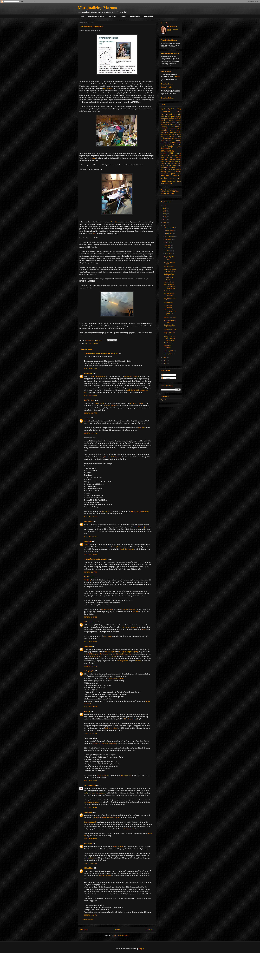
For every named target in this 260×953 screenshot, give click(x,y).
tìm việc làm (90, 858)
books (171, 127)
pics (179, 167)
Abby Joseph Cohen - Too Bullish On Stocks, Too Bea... (170, 312)
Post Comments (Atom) (121, 935)
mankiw (178, 157)
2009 (164, 222)
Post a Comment (87, 920)
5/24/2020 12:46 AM (91, 706)
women (163, 183)
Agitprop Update (169, 282)
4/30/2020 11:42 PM (90, 537)
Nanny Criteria (168, 302)
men (166, 161)
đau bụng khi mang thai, (108, 654)
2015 (164, 205)
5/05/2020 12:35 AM (91, 554)
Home (82, 16)
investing (164, 155)
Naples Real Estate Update (169, 333)
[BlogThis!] (110, 340)
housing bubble (167, 153)
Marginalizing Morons (97, 7)
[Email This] (108, 340)
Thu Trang (88, 843)
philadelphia (172, 167)
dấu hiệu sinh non (95, 656)
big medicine (169, 124)
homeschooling (167, 150)
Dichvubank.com (90, 622)
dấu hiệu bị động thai (126, 652)
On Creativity (168, 291)
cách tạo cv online (111, 728)
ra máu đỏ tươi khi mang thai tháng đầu (106, 817)
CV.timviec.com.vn (136, 403)
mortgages (171, 161)
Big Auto (164, 109)
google (170, 147)
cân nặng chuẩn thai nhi (91, 802)
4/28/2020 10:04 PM (90, 517)
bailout (171, 118)
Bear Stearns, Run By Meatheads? (169, 326)
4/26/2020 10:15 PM (90, 433)
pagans (179, 165)
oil (161, 165)
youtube (169, 183)
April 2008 (168, 251)
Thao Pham (88, 373)
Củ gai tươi (112, 656)
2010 (164, 219)
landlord (170, 157)
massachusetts (175, 159)
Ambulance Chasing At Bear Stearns (170, 270)
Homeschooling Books (96, 16)
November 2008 (169, 230)
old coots (172, 165)
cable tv (171, 129)
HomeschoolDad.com (167, 98)
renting (163, 172)
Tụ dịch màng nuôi (90, 822)
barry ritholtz (177, 122)
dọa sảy (135, 652)
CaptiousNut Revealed (167, 346)
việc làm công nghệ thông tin (139, 511)
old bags (165, 165)
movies (178, 161)
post (94, 233)
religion (178, 169)
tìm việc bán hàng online (97, 376)
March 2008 (168, 254)
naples (162, 163)
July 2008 (168, 242)
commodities (164, 132)
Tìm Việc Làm (89, 400)
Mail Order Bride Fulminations (169, 294)
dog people (164, 134)
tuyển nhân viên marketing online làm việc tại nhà (101, 353)
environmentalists (167, 138)
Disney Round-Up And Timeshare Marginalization (169, 338)
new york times (172, 163)
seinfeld (170, 172)
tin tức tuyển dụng (103, 775)
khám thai (138, 661)
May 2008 (168, 248)
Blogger (141, 949)
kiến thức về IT (106, 511)
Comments (166, 378)
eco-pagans (170, 136)
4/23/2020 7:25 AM (90, 395)
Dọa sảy (86, 544)
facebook (178, 138)
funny (86, 343)
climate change (175, 130)
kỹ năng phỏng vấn (107, 609)
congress (171, 132)
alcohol (178, 116)
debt (179, 132)
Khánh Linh (88, 868)
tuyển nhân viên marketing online (95, 559)
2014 (164, 208)
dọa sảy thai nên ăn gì (127, 549)
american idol (164, 118)
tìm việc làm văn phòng (131, 376)
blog (93, 158)
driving (174, 134)
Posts (164, 375)
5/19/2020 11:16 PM (90, 666)
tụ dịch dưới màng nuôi (91, 654)
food (179, 140)
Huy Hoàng (88, 541)
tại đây (144, 629)
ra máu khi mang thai (112, 547)
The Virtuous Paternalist (168, 306)
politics (163, 169)
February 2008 (169, 351)
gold (168, 145)
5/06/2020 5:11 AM (90, 572)
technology (165, 176)
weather (169, 181)
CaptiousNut (173, 26)
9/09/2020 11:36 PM (90, 915)
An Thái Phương (90, 785)
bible (162, 124)
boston (178, 126)
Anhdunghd (88, 521)
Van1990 (87, 711)
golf (162, 147)
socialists (177, 172)
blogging (164, 127)
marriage (164, 159)
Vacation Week (168, 343)
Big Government (171, 112)
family (163, 140)
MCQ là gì (87, 580)
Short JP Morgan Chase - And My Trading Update (169, 286)
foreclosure (165, 143)
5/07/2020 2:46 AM (90, 617)
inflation (178, 153)
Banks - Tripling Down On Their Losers (169, 257)
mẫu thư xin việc (125, 775)
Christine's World (166, 87)
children (164, 131)
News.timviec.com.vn (129, 627)
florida (174, 140)
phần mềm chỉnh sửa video (112, 457)
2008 (164, 225)
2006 (164, 360)
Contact (123, 16)
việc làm (135, 612)
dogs (170, 134)
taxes (179, 174)
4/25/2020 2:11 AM (90, 413)
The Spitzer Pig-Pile (170, 329)
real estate (171, 169)
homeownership (165, 148)
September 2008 (169, 236)
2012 (164, 214)
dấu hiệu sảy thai (110, 652)
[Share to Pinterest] (116, 340)
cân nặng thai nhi (122, 661)
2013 (164, 211)
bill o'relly (178, 124)
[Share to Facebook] (114, 340)
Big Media (177, 114)
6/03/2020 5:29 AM (90, 781)
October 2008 (169, 233)
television (177, 176)
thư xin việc (108, 636)
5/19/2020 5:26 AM (90, 642)
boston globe (164, 129)
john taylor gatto (173, 155)
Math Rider (112, 16)
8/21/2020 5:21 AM (90, 863)
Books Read (148, 16)
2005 (164, 363)
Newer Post (83, 929)
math (162, 161)
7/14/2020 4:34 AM (90, 839)
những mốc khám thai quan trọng (94, 793)
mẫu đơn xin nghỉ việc (142, 527)
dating (176, 132)
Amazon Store (135, 16)
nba (166, 163)
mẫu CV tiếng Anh (105, 875)
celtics (179, 129)
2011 (164, 216)
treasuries (172, 178)
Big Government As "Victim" (170, 321)
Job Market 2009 (169, 267)
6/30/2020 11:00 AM (90, 807)
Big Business (172, 109)
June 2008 (168, 245)
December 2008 (169, 228)
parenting (164, 167)
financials (168, 140)
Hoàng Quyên (89, 671)
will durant (177, 181)
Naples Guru (164, 400)
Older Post (150, 929)
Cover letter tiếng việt (110, 405)
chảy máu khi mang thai (123, 654)
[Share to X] (112, 340)
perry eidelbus (93, 343)
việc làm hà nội (118, 846)
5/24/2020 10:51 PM (90, 733)
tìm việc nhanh (99, 403)
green (179, 147)
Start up (86, 421)
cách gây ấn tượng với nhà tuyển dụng (105, 743)
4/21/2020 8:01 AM (90, 368)
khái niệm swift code (130, 719)
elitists (179, 136)
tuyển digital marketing (116, 678)
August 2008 (168, 239)
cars (175, 129)
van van (86, 418)
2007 (164, 357)
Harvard (167, 116)
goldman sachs (176, 145)
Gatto (162, 116)
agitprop (173, 116)
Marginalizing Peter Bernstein (170, 299)
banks (171, 120)
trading (164, 178)
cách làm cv (142, 428)
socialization (164, 174)
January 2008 (169, 354)
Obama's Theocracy (170, 318)
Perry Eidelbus (107, 88)
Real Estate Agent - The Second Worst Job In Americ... (169, 276)
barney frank (169, 122)
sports (173, 174)
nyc (179, 163)
